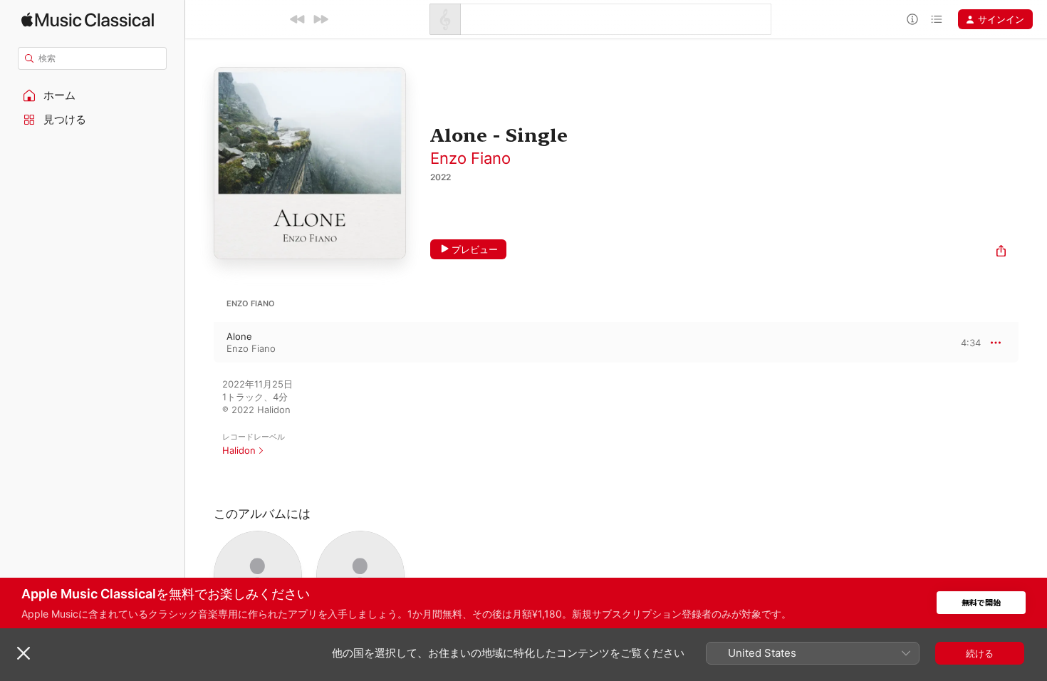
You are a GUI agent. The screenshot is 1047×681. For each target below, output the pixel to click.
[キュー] (936, 19)
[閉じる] (23, 653)
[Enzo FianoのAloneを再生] (199, 342)
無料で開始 (981, 603)
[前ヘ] (297, 19)
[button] (93, 95)
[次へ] (320, 19)
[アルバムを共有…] (1001, 252)
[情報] (912, 19)
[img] (87, 19)
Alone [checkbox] (239, 336)
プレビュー (475, 249)
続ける (980, 653)
